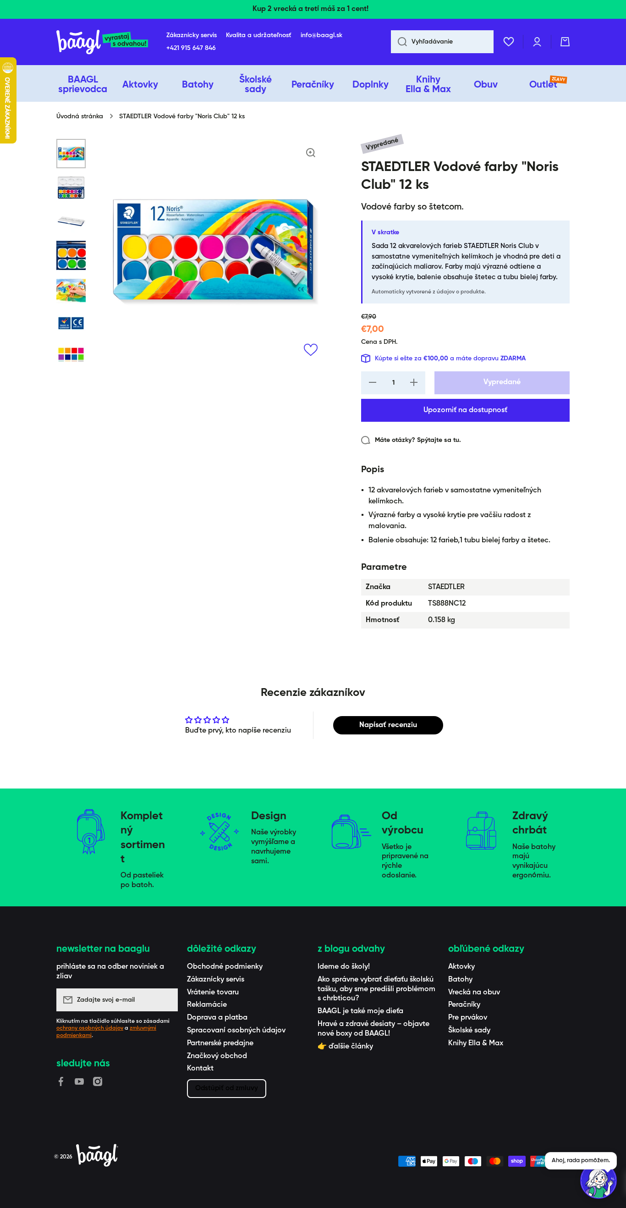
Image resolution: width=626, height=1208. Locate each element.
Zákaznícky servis (215, 979)
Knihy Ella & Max (475, 1043)
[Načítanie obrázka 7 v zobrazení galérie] (71, 357)
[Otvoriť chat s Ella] (598, 1180)
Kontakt (200, 1068)
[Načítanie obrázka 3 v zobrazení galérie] (71, 221)
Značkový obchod (217, 1056)
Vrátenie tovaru (213, 992)
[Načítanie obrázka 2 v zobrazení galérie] (71, 187)
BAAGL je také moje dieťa (360, 1011)
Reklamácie (207, 1005)
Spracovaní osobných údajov (236, 1030)
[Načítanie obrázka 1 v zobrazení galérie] (71, 153)
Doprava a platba (217, 1017)
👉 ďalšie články (345, 1046)
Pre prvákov (467, 1017)
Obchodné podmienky (225, 967)
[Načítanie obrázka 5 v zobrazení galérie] (71, 289)
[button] (565, 41)
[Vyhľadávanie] (399, 41)
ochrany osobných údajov (89, 1028)
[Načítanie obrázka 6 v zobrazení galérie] (71, 323)
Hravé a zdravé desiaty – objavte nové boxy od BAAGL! (373, 1028)
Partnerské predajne (220, 1043)
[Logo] (102, 42)
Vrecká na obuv (474, 992)
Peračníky (464, 1005)
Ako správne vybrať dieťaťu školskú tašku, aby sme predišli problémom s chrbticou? (376, 989)
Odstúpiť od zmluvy (226, 1088)
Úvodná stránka (79, 116)
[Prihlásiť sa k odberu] (166, 999)
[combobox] (442, 41)
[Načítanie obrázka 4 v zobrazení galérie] (71, 255)
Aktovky (461, 967)
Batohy (460, 979)
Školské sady (469, 1030)
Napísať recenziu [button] (388, 725)
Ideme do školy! (344, 967)
